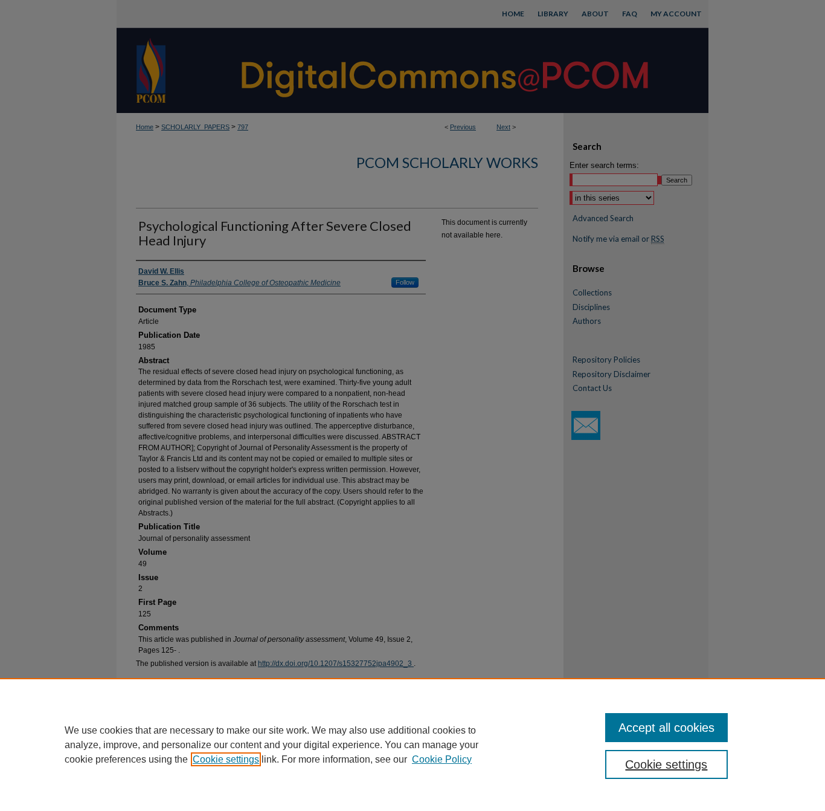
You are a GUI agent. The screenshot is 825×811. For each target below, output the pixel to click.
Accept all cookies (666, 727)
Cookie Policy (442, 759)
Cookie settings (226, 759)
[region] (412, 744)
